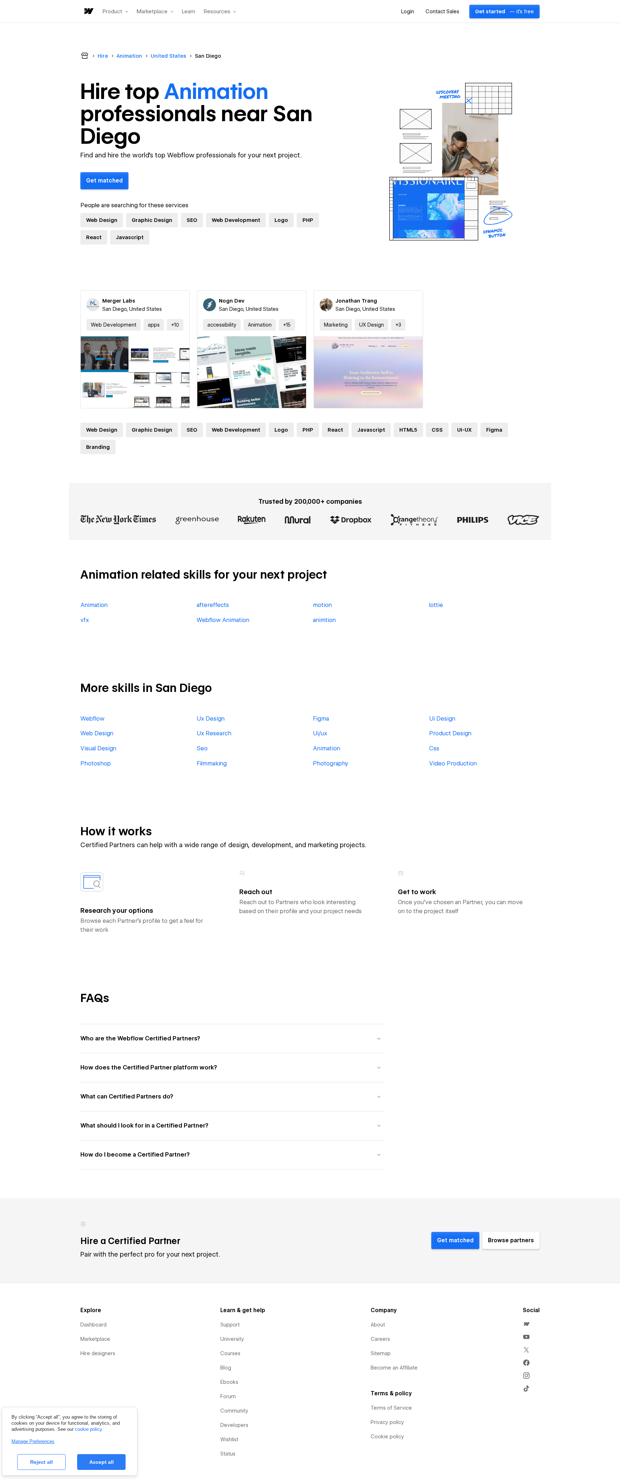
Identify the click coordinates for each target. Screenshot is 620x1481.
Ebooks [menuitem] (229, 1382)
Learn (188, 12)
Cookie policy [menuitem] (387, 1436)
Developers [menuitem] (234, 1425)
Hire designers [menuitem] (97, 1353)
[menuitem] (526, 1324)
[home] (88, 11)
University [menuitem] (232, 1339)
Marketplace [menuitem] (95, 1339)
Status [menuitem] (227, 1454)
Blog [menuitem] (225, 1368)
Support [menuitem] (230, 1325)
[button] (115, 11)
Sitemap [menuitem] (381, 1353)
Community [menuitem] (234, 1411)
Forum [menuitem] (228, 1396)
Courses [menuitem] (230, 1353)
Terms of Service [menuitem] (391, 1408)
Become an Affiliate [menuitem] (394, 1368)
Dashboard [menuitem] (93, 1325)
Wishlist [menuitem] (229, 1439)
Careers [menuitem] (380, 1339)
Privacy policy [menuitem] (387, 1422)
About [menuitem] (378, 1325)
